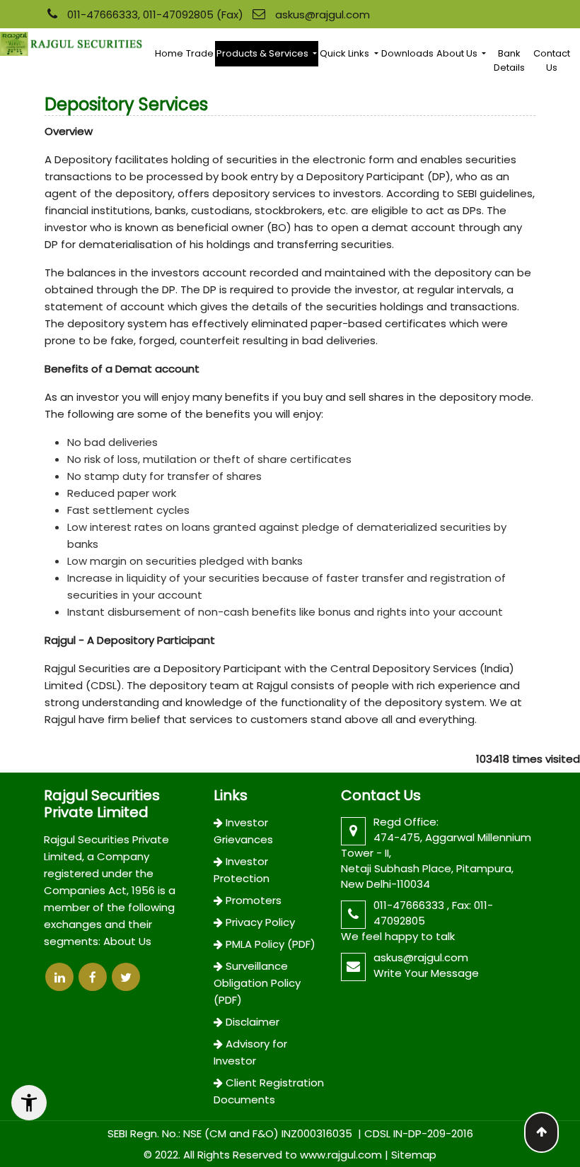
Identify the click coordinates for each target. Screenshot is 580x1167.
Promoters (254, 900)
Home (169, 53)
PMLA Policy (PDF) (270, 944)
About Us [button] (458, 53)
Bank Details (509, 60)
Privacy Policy (260, 922)
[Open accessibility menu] (29, 1102)
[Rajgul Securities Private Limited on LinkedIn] (59, 977)
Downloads (407, 53)
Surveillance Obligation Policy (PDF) (257, 982)
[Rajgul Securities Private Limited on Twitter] (126, 977)
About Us (127, 941)
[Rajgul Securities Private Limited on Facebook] (93, 977)
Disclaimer (252, 1021)
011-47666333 (410, 905)
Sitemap (413, 1154)
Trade (200, 53)
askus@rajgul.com (322, 14)
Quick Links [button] (345, 53)
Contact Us (551, 60)
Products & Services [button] (263, 53)
